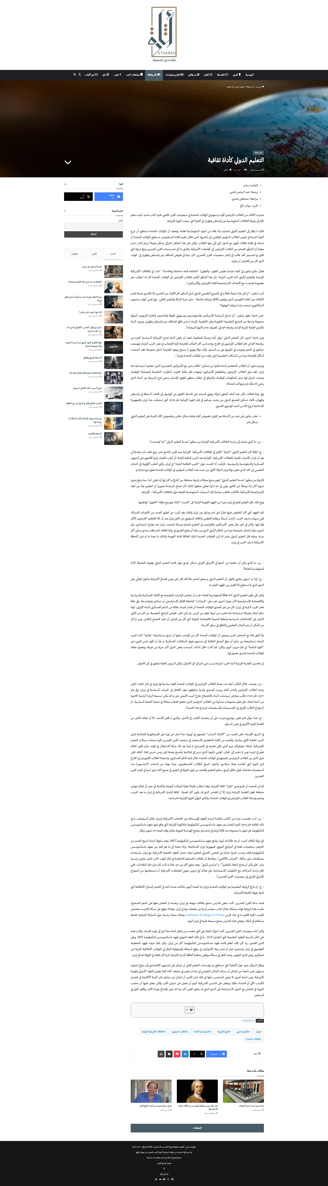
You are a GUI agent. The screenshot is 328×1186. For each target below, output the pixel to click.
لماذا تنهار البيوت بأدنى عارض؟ (90, 312)
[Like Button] (191, 1010)
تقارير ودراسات (172, 75)
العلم (206, 75)
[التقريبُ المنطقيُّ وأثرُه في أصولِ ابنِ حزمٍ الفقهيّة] (113, 408)
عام (117, 75)
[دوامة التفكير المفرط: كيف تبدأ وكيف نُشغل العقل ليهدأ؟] (113, 302)
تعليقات (74, 254)
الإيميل (120, 220)
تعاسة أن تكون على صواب (92, 267)
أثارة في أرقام (164, 1174)
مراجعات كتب (133, 75)
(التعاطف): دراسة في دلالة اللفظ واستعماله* (85, 282)
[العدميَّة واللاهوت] (113, 438)
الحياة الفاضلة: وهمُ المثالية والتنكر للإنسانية (85, 373)
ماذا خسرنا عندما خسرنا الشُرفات (251, 1106)
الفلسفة (221, 75)
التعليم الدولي (242, 1031)
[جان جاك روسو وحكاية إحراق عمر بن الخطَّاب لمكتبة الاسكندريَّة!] (197, 1091)
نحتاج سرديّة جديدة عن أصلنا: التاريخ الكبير (156, 1106)
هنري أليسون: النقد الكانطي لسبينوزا (87, 388)
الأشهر (94, 254)
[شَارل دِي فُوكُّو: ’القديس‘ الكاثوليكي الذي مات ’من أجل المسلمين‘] (113, 332)
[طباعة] (161, 1054)
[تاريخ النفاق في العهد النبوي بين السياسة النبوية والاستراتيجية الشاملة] (113, 347)
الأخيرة (113, 254)
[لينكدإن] (185, 1054)
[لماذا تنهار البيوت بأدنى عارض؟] (113, 317)
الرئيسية (250, 75)
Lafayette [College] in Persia (205, 915)
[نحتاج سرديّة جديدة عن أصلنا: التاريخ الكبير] (151, 1091)
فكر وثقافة (152, 75)
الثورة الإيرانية (223, 1031)
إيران (258, 1031)
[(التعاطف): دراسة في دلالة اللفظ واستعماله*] (113, 286)
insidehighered (248, 1021)
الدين (236, 75)
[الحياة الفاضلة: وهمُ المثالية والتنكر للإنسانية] (113, 377)
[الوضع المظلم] (164, 1169)
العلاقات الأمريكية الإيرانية (153, 1031)
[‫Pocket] (177, 1054)
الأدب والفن (193, 75)
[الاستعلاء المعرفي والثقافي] (113, 362)
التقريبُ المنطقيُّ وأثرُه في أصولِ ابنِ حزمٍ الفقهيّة (84, 403)
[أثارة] (164, 35)
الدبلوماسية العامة (202, 1031)
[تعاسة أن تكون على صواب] (113, 271)
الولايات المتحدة (253, 1039)
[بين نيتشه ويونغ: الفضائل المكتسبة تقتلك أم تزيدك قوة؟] (113, 423)
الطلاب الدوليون (179, 1031)
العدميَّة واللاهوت (95, 433)
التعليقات (197, 1128)
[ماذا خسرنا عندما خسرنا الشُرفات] (243, 1091)
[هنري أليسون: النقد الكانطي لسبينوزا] (113, 393)
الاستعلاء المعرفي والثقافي (93, 358)
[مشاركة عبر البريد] (169, 1054)
